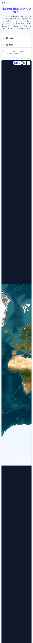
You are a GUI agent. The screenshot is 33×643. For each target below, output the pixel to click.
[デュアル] (19, 63)
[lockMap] (28, 63)
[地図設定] (24, 63)
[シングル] (16, 63)
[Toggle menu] (30, 3)
